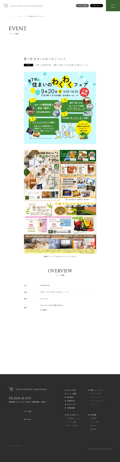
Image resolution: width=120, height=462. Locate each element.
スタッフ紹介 (94, 422)
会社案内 (93, 418)
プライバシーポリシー (15, 446)
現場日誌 (93, 429)
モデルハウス (71, 404)
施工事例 (70, 397)
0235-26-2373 (22, 398)
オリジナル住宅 (95, 394)
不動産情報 (71, 408)
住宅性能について (73, 418)
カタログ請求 (82, 6)
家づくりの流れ (72, 425)
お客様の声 (71, 401)
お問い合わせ (97, 6)
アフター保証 (71, 422)
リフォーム (94, 404)
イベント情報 (71, 394)
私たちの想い (71, 390)
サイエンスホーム (96, 397)
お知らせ (93, 425)
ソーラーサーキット (97, 401)
